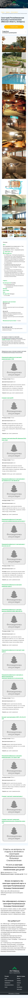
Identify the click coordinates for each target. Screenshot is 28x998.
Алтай (6, 987)
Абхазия (18, 978)
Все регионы (19, 987)
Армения (19, 980)
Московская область (9, 984)
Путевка (17, 993)
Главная (2, 12)
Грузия (18, 984)
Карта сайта (19, 989)
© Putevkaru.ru (12, 993)
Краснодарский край (9, 980)
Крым (6, 978)
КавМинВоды (7, 982)
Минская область (14, 12)
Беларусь (8, 12)
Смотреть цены (14, 26)
